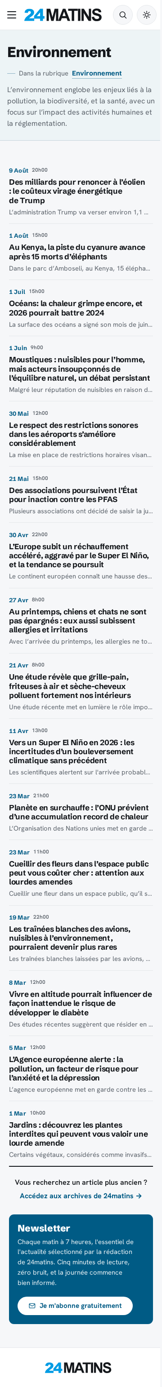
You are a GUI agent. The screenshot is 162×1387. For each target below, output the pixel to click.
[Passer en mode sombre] (147, 15)
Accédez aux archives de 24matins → (81, 1195)
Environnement (97, 73)
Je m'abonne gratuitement (81, 1305)
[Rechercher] (123, 15)
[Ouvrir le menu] (13, 15)
